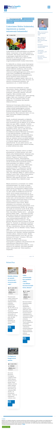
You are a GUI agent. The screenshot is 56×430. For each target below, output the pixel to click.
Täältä (23, 429)
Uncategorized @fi (15, 19)
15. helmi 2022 (12, 35)
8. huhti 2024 (13, 364)
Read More (11, 329)
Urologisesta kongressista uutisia (12, 358)
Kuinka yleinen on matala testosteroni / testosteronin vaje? (13, 280)
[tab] (49, 7)
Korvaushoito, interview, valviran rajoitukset (42, 57)
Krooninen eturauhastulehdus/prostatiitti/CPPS (43, 46)
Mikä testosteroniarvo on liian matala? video (43, 33)
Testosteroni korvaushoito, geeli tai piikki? (42, 52)
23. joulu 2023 (13, 287)
